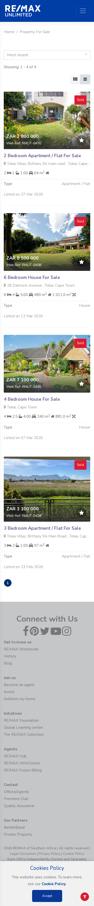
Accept (47, 896)
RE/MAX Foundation (21, 720)
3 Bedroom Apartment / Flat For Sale (42, 528)
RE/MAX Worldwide (21, 649)
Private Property (18, 834)
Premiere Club (16, 798)
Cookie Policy (73, 853)
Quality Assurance (19, 805)
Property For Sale (35, 31)
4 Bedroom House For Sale (32, 399)
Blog (8, 663)
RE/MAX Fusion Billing (23, 770)
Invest (9, 691)
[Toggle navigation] (83, 11)
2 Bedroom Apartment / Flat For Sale (42, 156)
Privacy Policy (49, 853)
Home (9, 31)
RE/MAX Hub (15, 756)
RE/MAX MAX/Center (22, 763)
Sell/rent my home (19, 698)
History (10, 656)
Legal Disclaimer (23, 853)
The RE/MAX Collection (24, 734)
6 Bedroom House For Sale (32, 277)
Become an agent (19, 684)
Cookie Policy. (54, 883)
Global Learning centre (23, 727)
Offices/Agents (16, 791)
